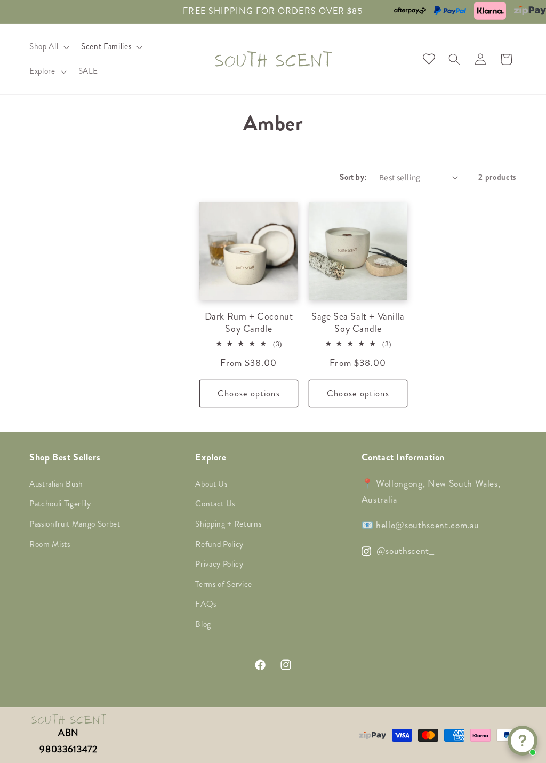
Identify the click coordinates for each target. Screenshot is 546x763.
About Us (211, 484)
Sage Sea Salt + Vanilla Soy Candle (358, 323)
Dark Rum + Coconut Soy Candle (249, 323)
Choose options (248, 393)
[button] (48, 47)
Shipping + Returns (228, 524)
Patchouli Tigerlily (60, 504)
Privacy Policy (219, 564)
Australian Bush (56, 484)
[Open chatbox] (522, 741)
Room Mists (49, 544)
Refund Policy (219, 544)
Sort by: (353, 177)
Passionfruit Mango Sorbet (75, 524)
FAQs (205, 604)
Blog (203, 624)
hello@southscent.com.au (426, 525)
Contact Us (215, 504)
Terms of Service (223, 584)
